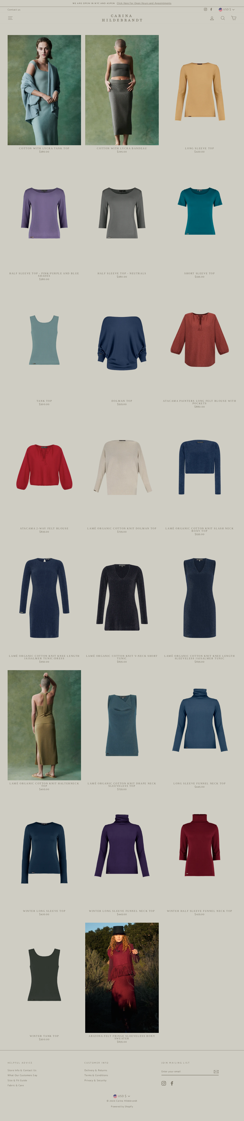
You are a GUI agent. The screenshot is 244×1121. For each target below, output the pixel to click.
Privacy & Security (95, 1081)
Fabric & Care (16, 1086)
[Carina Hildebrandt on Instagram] (163, 1083)
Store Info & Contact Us (22, 1070)
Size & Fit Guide (17, 1081)
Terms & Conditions (96, 1075)
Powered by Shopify (122, 1106)
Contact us (14, 10)
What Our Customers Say (22, 1075)
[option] (122, 3)
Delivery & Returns (95, 1070)
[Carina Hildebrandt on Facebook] (172, 1083)
